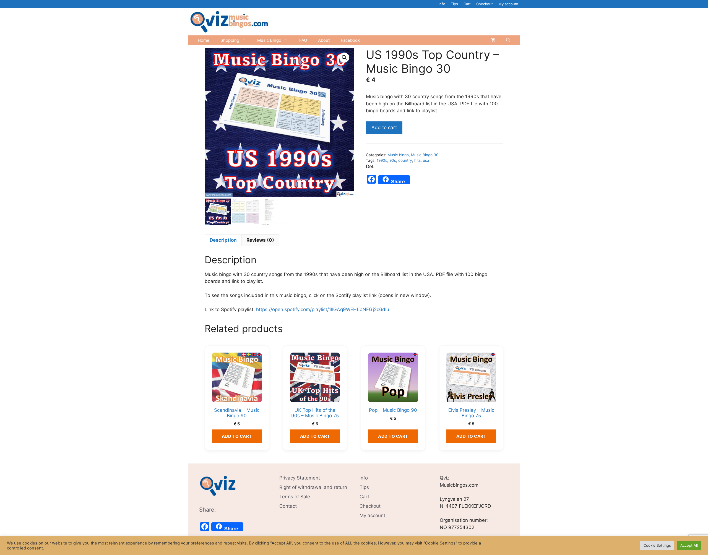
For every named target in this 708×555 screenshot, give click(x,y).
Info (442, 4)
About (324, 40)
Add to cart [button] (237, 436)
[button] (344, 57)
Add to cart (384, 127)
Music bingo (398, 155)
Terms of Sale (294, 496)
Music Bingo (269, 40)
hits (417, 160)
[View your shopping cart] (493, 40)
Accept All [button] (689, 545)
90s (392, 160)
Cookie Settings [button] (657, 545)
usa (426, 160)
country (405, 160)
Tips (454, 4)
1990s (382, 160)
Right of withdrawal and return (313, 487)
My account (508, 4)
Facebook (350, 40)
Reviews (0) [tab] (260, 240)
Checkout (484, 4)
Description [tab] (223, 240)
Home (203, 40)
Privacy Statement (299, 478)
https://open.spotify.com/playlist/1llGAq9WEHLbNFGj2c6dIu (322, 309)
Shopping (229, 40)
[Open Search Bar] (508, 40)
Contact (288, 506)
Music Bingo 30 (425, 155)
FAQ (303, 40)
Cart (467, 4)
